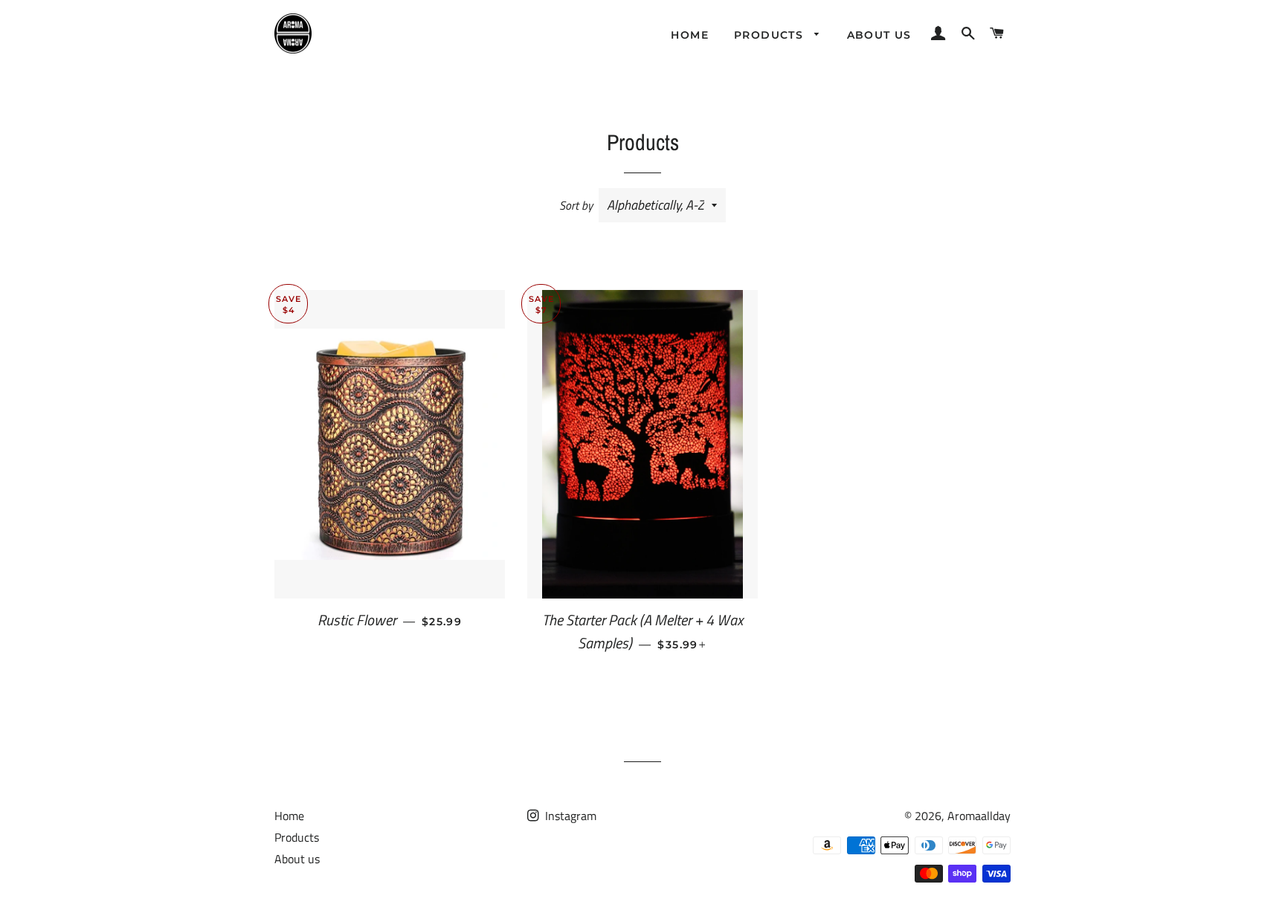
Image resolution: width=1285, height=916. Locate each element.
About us (879, 35)
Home (690, 35)
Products (771, 35)
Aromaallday (979, 816)
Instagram (569, 816)
